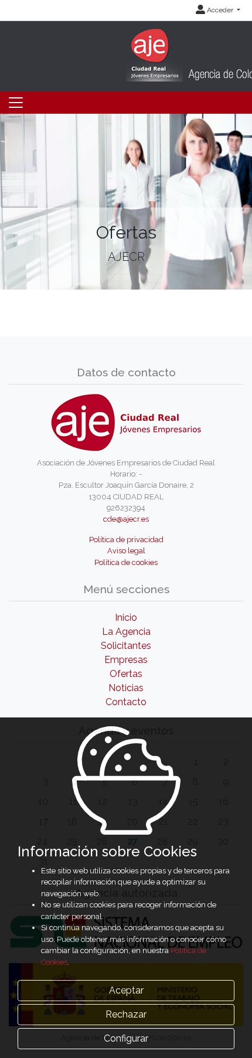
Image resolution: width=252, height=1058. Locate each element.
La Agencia (126, 631)
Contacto (126, 701)
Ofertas (126, 673)
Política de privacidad (126, 539)
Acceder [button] (220, 10)
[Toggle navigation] (16, 102)
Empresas (126, 659)
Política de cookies (126, 562)
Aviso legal (126, 550)
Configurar (126, 1038)
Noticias (126, 687)
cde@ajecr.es (126, 519)
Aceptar (126, 990)
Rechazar (126, 1014)
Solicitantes (126, 645)
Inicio (126, 617)
